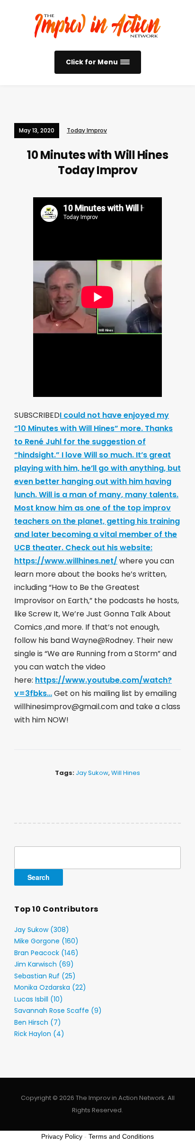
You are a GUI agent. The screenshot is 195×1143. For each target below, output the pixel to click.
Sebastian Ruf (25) (45, 976)
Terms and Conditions (121, 1136)
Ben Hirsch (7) (37, 1022)
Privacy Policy (61, 1136)
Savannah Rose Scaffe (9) (58, 1010)
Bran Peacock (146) (46, 953)
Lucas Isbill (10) (38, 999)
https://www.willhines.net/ (65, 560)
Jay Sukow (92, 772)
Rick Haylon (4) (39, 1033)
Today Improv (87, 130)
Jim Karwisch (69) (44, 964)
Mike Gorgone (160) (46, 941)
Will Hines (125, 772)
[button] (97, 62)
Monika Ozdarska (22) (50, 987)
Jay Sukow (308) (41, 929)
